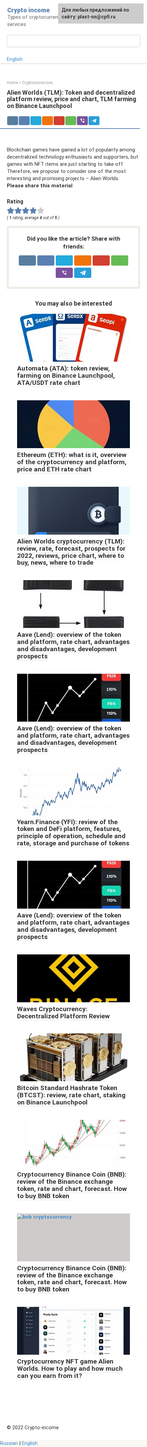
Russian (9, 1443)
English (15, 59)
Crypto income (28, 10)
